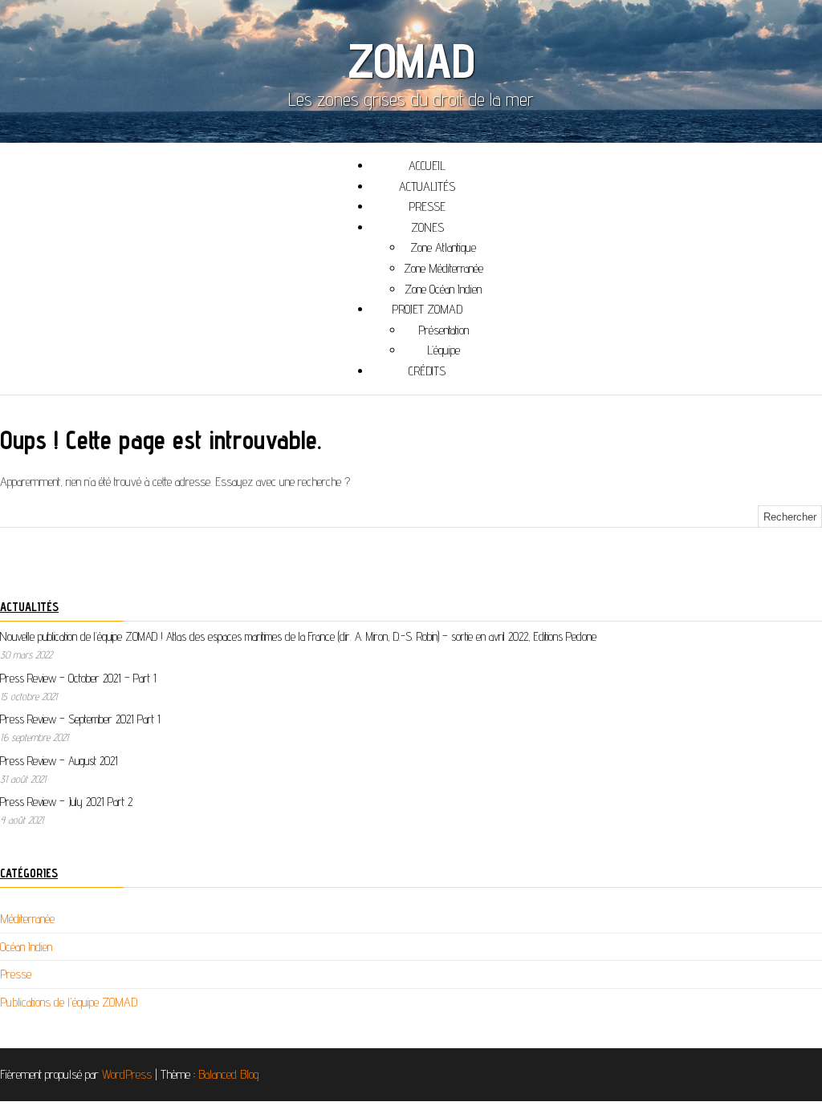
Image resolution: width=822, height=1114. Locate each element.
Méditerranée (27, 918)
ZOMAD (411, 60)
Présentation (443, 330)
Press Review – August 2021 (59, 761)
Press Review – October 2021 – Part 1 (78, 678)
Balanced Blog (228, 1074)
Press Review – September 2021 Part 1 (80, 719)
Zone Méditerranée (443, 268)
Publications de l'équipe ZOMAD (68, 1002)
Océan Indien (26, 946)
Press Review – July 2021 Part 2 (66, 801)
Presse (15, 974)
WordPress (127, 1074)
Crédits (427, 371)
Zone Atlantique (443, 247)
